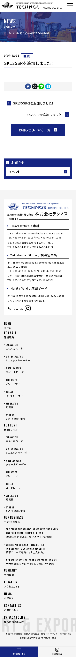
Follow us (15, 308)
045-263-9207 (21, 280)
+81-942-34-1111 (23, 237)
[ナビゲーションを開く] (70, 6)
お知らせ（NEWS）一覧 (35, 130)
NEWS (27, 56)
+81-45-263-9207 (23, 270)
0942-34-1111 (21, 247)
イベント (14, 171)
